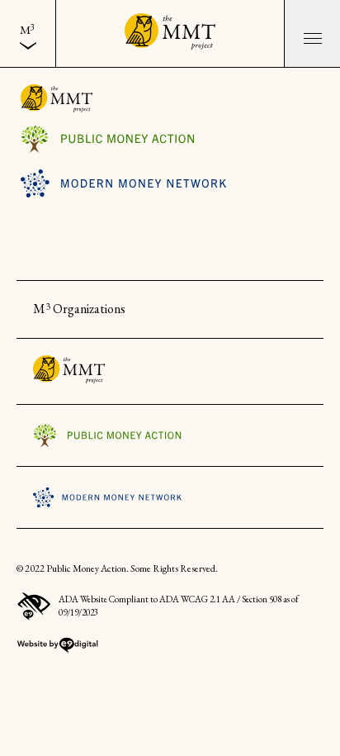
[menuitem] (27, 33)
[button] (312, 33)
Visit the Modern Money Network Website (124, 183)
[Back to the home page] (170, 33)
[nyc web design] (57, 649)
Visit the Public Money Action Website (124, 138)
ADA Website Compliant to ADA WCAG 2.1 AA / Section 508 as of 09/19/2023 (179, 605)
